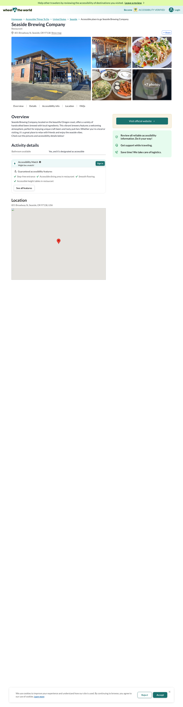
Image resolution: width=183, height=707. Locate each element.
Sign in (100, 163)
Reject (144, 695)
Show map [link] (56, 32)
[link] (18, 106)
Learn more (39, 696)
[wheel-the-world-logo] (17, 9)
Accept (160, 695)
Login (177, 9)
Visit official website (140, 121)
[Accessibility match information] (40, 162)
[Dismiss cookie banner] (169, 692)
